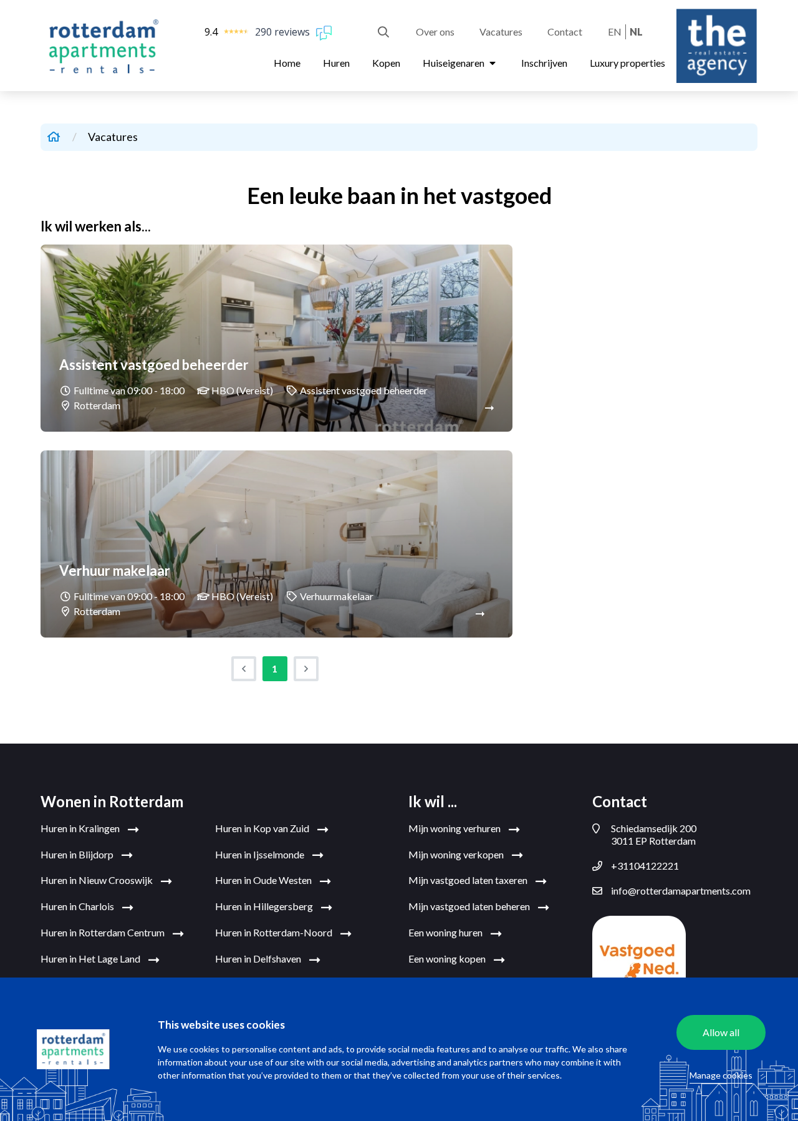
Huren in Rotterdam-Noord (274, 932)
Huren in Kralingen (81, 828)
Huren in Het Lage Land (91, 958)
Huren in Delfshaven (259, 958)
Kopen (386, 63)
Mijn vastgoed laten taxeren (468, 880)
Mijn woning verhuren (455, 828)
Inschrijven (544, 63)
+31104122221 (645, 865)
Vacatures (500, 31)
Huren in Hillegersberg (265, 906)
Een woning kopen (448, 958)
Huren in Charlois (78, 906)
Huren (336, 63)
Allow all (721, 1032)
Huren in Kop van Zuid (263, 828)
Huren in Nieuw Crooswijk (98, 880)
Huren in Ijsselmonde (260, 854)
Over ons (435, 31)
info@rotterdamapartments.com (681, 890)
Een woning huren (446, 932)
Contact (564, 31)
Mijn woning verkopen (457, 854)
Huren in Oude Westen (264, 880)
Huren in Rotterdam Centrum (103, 932)
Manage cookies (721, 1075)
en (615, 31)
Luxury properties (627, 63)
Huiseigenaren (454, 63)
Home (287, 63)
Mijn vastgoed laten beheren (470, 906)
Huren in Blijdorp (78, 854)
